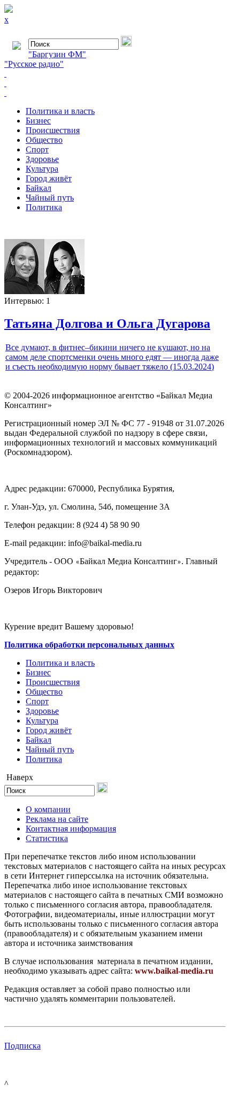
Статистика (47, 838)
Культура (42, 168)
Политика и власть (60, 111)
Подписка (22, 1045)
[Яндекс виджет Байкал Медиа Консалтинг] (115, 93)
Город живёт (49, 178)
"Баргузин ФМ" (57, 54)
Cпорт (37, 149)
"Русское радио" (34, 63)
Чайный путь (50, 197)
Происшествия (53, 130)
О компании (48, 809)
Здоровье (42, 159)
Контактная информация (71, 828)
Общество (44, 139)
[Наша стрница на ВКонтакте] (115, 74)
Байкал (38, 188)
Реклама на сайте (57, 818)
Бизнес (38, 120)
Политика (44, 207)
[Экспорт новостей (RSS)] (115, 83)
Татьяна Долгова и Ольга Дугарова (107, 323)
